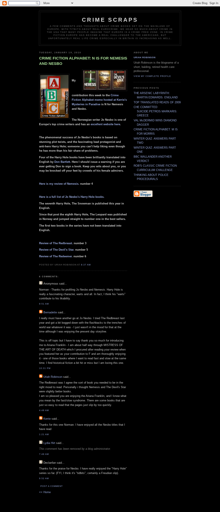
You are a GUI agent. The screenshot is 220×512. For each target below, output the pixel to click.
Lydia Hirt (49, 443)
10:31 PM (44, 368)
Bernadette (50, 312)
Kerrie (47, 418)
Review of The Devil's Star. (56, 249)
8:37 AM (86, 265)
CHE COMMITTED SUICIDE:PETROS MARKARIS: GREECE (155, 111)
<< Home (45, 492)
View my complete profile (152, 76)
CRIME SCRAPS (110, 20)
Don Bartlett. (62, 161)
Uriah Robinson (52, 376)
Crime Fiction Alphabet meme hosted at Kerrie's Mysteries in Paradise (99, 100)
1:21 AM (44, 434)
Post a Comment (51, 486)
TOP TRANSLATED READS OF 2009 (157, 102)
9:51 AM (44, 304)
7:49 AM (44, 454)
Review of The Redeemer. (56, 256)
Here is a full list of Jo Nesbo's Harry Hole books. (71, 196)
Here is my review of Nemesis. (59, 183)
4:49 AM (44, 410)
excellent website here (105, 124)
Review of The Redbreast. (56, 243)
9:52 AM (44, 478)
